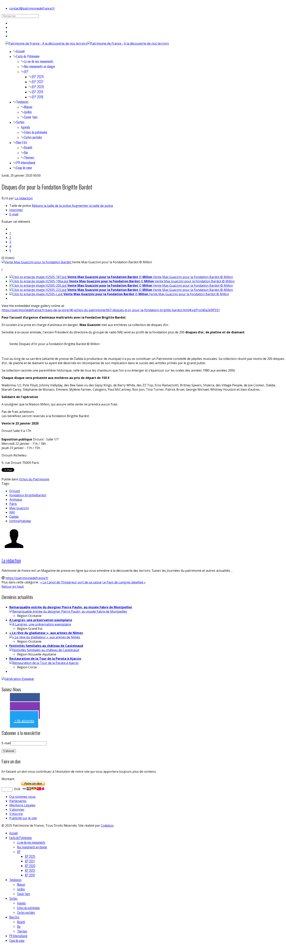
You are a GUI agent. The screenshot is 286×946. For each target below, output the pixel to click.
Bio (26, 152)
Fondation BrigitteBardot (27, 495)
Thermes (29, 157)
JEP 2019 (37, 91)
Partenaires (17, 801)
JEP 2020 (38, 86)
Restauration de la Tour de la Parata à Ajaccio (45, 658)
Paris (13, 504)
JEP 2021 (37, 81)
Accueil (20, 51)
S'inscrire (16, 814)
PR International (25, 162)
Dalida (13, 516)
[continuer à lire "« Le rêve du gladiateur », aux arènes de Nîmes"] (44, 637)
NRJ (12, 512)
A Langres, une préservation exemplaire (40, 620)
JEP (26, 71)
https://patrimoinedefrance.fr (26, 578)
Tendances (22, 101)
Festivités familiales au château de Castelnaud (46, 646)
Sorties (20, 122)
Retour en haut (13, 586)
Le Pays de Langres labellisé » (124, 582)
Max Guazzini (19, 508)
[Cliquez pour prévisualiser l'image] (37, 262)
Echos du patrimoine (35, 132)
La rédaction (24, 198)
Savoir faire (31, 117)
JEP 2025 (38, 76)
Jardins (28, 112)
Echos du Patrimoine (34, 479)
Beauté (28, 147)
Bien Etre (21, 142)
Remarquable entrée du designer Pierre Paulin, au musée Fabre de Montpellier (70, 607)
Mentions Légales (22, 805)
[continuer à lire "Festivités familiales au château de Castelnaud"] (44, 650)
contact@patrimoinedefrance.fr (32, 8)
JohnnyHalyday (20, 521)
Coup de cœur (24, 167)
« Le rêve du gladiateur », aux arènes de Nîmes (46, 633)
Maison (28, 106)
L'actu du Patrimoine (27, 56)
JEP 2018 (37, 96)
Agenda (25, 127)
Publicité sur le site (23, 818)
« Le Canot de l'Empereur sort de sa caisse (71, 582)
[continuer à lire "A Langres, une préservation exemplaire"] (40, 624)
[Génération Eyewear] (18, 679)
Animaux (15, 499)
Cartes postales (33, 137)
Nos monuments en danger (39, 66)
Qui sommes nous (22, 796)
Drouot (14, 491)
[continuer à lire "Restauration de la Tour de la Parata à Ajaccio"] (44, 663)
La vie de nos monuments (38, 61)
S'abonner (17, 809)
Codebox (107, 825)
